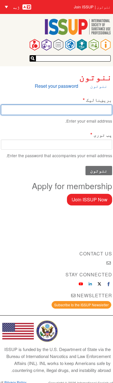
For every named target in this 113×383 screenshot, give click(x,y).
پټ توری (103, 134)
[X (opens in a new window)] (99, 283)
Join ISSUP (84, 7)
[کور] (78, 33)
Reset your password (56, 86)
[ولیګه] (33, 58)
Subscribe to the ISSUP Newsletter (81, 304)
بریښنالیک (99, 99)
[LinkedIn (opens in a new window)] (90, 283)
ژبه (16, 7)
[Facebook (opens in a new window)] (108, 283)
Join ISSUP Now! (89, 199)
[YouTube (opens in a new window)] (80, 283)
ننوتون (104, 7)
